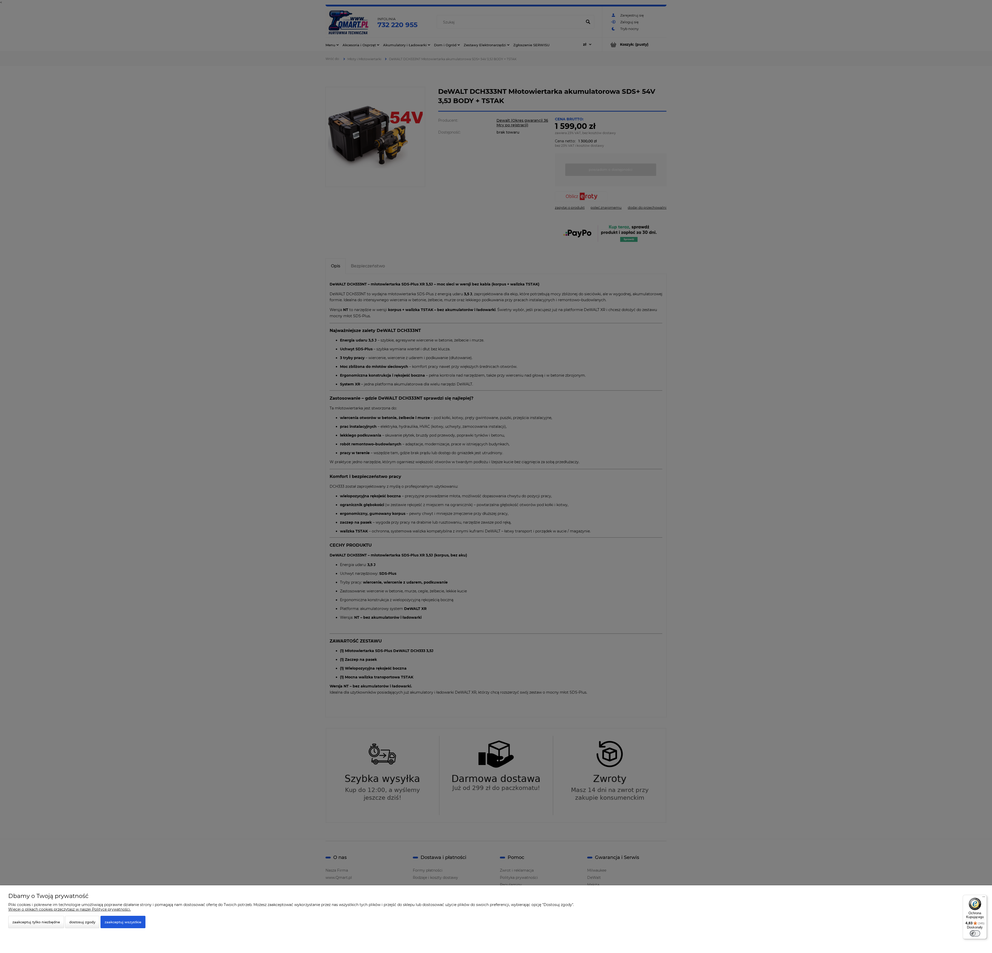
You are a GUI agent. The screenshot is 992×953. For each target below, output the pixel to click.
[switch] (975, 933)
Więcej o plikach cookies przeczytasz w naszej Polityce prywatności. (69, 909)
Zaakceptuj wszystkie (123, 922)
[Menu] (984, 898)
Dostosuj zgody (82, 922)
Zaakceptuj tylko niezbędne (36, 922)
